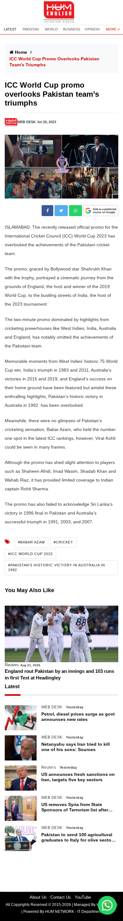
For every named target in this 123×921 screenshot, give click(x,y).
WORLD (51, 29)
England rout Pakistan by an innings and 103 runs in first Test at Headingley (59, 674)
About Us (38, 897)
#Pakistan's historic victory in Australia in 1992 (56, 567)
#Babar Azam (31, 542)
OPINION (92, 29)
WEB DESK (26, 122)
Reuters (12, 664)
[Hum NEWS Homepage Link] (61, 12)
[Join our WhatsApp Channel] (107, 905)
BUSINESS (71, 29)
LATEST (10, 29)
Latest (12, 686)
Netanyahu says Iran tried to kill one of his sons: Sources (75, 747)
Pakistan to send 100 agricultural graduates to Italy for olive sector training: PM (77, 837)
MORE (111, 29)
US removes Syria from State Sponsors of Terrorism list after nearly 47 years (74, 807)
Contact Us (60, 897)
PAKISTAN (31, 29)
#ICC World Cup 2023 (30, 554)
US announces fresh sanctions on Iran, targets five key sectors (78, 777)
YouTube (83, 897)
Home (21, 52)
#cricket (63, 542)
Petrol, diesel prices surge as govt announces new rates (78, 716)
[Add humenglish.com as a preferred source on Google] (100, 211)
